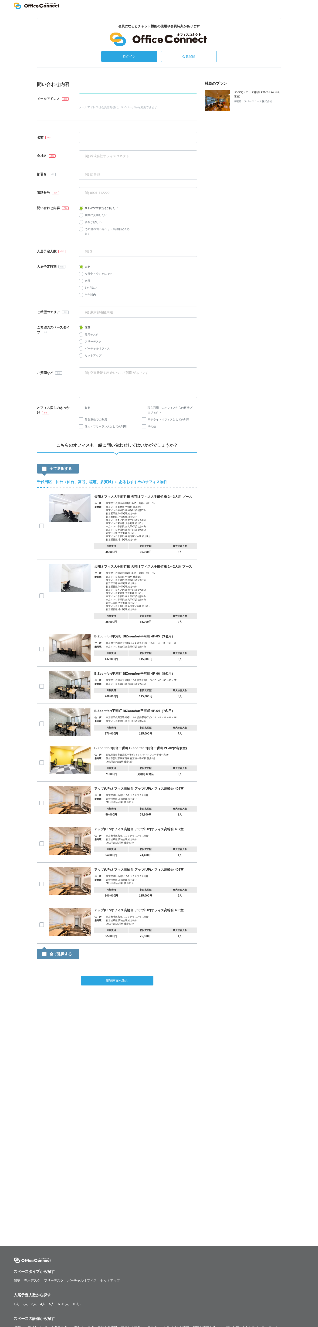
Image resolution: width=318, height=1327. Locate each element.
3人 (34, 1304)
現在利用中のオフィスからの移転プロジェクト (170, 410)
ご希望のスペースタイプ (53, 329)
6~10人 (63, 1304)
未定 (87, 266)
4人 (42, 1304)
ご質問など (45, 373)
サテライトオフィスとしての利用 (168, 419)
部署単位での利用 (96, 419)
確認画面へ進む (117, 980)
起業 (87, 408)
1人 (16, 1304)
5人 (51, 1304)
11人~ (76, 1304)
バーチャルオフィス (97, 348)
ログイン (129, 56)
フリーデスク (93, 341)
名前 (40, 137)
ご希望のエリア (48, 312)
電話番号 (43, 192)
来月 (87, 280)
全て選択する (61, 469)
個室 (87, 327)
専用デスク (92, 334)
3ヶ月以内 (91, 287)
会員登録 (188, 56)
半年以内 (90, 294)
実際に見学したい (96, 215)
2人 (25, 1304)
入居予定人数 (47, 251)
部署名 (42, 174)
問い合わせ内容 (48, 208)
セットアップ (93, 355)
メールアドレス (48, 99)
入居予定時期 (47, 266)
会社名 (42, 156)
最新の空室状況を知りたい (101, 208)
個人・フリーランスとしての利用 (106, 426)
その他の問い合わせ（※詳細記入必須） (107, 231)
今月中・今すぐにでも (99, 273)
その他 (152, 426)
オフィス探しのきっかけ (53, 410)
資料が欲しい (93, 222)
